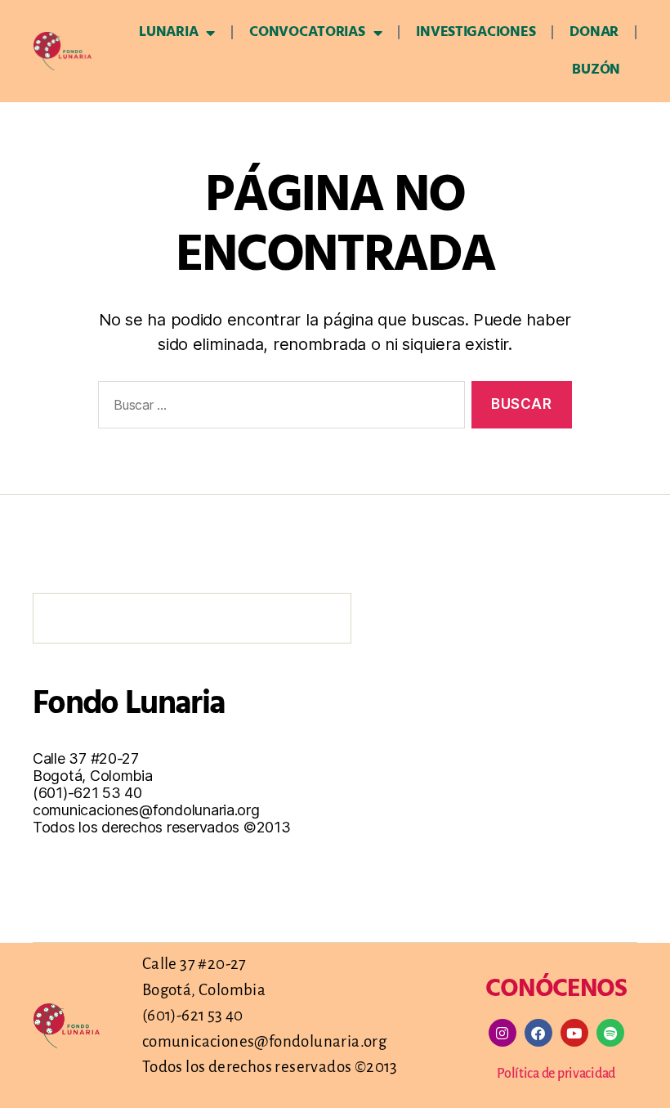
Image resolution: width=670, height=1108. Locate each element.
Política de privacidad (556, 1073)
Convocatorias (307, 32)
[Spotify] (610, 1033)
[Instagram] (502, 1033)
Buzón (596, 70)
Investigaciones (475, 32)
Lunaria (168, 32)
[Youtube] (574, 1033)
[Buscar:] (278, 408)
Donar (594, 32)
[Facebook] (538, 1033)
